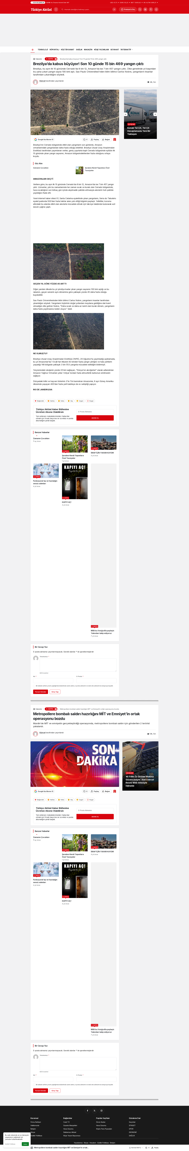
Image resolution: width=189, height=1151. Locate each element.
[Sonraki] (155, 114)
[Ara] (140, 9)
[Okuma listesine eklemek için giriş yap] (114, 139)
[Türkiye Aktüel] (41, 9)
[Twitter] (94, 1110)
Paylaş (156, 1147)
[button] (145, 9)
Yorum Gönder (40, 692)
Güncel (42, 81)
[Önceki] (126, 114)
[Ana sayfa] (33, 49)
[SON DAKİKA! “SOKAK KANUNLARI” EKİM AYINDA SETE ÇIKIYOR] (140, 114)
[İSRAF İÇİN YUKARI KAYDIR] (103, 448)
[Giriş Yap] (151, 9)
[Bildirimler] (156, 9)
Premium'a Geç (129, 9)
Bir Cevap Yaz (41, 647)
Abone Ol (95, 418)
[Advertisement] (94, 30)
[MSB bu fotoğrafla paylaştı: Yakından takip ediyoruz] (103, 550)
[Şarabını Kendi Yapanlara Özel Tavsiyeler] (96, 170)
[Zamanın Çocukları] (53, 170)
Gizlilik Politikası (10, 1144)
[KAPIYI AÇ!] (75, 550)
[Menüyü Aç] (56, 9)
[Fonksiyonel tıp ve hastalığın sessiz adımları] (46, 550)
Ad (35, 676)
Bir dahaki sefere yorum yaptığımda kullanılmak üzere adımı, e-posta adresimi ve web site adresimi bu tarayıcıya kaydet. (74, 686)
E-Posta (79, 676)
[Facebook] (87, 1110)
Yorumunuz (44, 656)
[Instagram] (101, 1110)
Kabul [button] (25, 1144)
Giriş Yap (55, 692)
